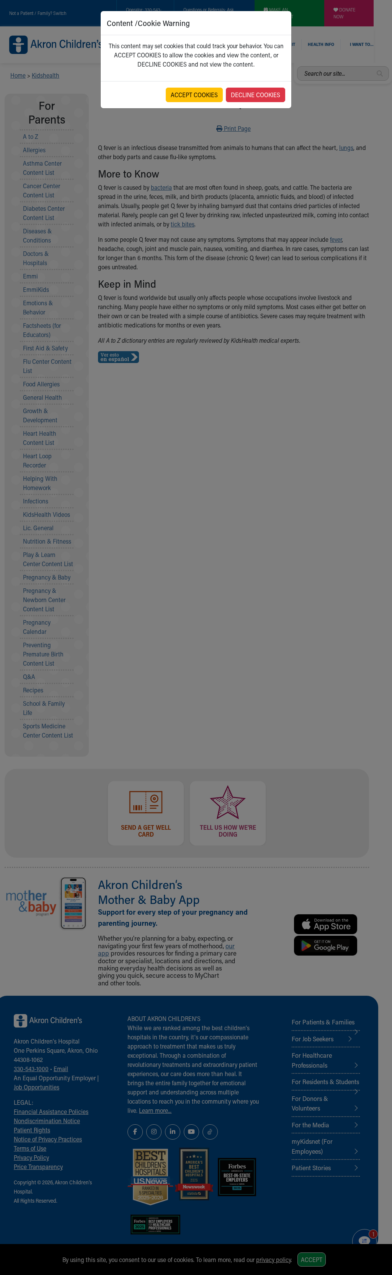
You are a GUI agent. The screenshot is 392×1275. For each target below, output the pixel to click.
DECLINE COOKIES (255, 95)
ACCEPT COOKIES (194, 95)
